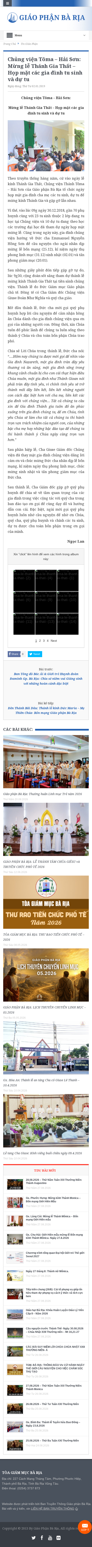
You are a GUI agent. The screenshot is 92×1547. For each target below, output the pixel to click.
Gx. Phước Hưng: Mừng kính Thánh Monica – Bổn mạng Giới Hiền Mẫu (53, 1200)
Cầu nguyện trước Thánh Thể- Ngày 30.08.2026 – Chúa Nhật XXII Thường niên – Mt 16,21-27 (54, 1330)
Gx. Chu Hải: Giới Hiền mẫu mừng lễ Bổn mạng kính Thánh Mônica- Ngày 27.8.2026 (54, 1236)
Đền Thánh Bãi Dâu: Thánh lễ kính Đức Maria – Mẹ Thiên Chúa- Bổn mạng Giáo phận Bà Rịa (46, 710)
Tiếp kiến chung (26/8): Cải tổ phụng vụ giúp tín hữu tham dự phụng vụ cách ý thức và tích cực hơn (54, 1293)
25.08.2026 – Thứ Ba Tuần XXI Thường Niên (52, 1440)
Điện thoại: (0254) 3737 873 (21, 1488)
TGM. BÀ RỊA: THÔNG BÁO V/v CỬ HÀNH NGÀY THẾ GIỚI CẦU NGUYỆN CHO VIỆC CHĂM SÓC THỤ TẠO (55, 1368)
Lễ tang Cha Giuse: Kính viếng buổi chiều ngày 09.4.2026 (42, 1153)
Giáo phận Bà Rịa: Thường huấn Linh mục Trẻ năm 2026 (42, 794)
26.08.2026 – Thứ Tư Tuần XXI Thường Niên (52, 1404)
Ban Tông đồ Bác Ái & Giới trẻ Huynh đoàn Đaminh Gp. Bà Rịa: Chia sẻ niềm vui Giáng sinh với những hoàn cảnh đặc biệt (46, 679)
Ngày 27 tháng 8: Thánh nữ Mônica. (47, 1271)
